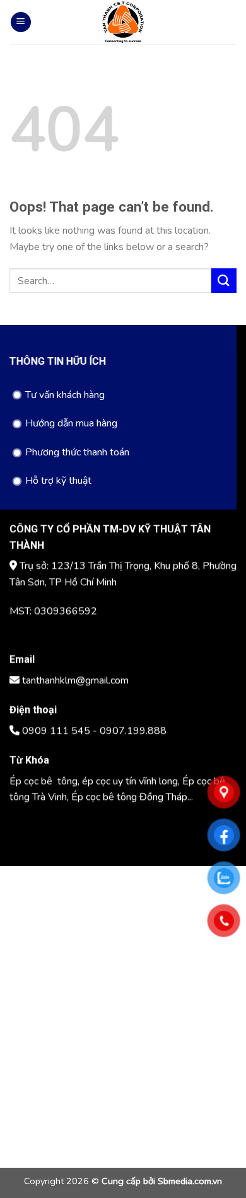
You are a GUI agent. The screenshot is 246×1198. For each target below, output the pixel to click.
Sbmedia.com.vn (190, 1181)
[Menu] (21, 22)
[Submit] (224, 280)
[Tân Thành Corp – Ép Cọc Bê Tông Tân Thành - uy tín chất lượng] (123, 22)
